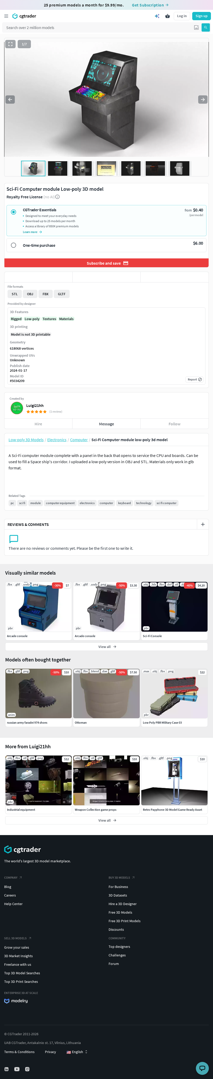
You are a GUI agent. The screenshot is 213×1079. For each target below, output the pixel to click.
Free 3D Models (120, 912)
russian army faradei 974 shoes (27, 722)
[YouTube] (17, 1069)
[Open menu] (6, 16)
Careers (10, 895)
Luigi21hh (35, 405)
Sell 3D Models (15, 938)
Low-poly (32, 318)
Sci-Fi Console (152, 636)
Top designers (119, 946)
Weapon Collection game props (95, 810)
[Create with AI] (157, 16)
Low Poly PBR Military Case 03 (162, 722)
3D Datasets (118, 895)
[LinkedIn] (7, 1069)
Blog (7, 886)
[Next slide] (203, 99)
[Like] (38, 277)
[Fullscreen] (10, 44)
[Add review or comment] (203, 524)
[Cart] (167, 16)
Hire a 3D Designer (123, 903)
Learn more (30, 232)
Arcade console (17, 636)
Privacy (50, 1051)
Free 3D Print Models (125, 921)
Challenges (117, 955)
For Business (118, 886)
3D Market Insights (18, 956)
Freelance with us (17, 964)
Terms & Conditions (19, 1051)
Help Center (13, 903)
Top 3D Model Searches (22, 973)
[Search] (206, 27)
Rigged (16, 318)
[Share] (175, 277)
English (74, 1052)
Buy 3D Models (119, 877)
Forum (114, 963)
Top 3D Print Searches (21, 981)
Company (10, 877)
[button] (196, 27)
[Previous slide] (10, 99)
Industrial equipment (21, 810)
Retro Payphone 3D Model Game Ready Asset (172, 810)
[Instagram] (28, 1069)
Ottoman (81, 722)
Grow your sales (16, 947)
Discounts (116, 929)
